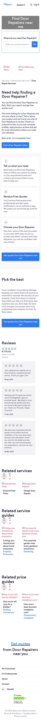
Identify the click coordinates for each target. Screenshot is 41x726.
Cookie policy (29, 713)
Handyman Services (20, 80)
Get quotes (20, 643)
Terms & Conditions (13, 713)
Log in (36, 4)
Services (5, 80)
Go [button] (34, 44)
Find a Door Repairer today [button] (15, 145)
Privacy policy (20, 716)
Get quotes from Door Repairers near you (20, 256)
